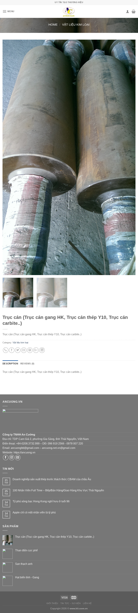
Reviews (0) (27, 363)
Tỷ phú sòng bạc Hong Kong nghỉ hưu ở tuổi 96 (41, 501)
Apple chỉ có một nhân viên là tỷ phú (34, 512)
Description (10, 363)
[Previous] (9, 157)
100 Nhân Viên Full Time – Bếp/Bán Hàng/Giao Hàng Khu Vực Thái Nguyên (58, 490)
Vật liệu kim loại (76, 24)
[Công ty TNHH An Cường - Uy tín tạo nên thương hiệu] (69, 11)
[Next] (129, 157)
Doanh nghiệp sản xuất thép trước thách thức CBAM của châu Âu (52, 479)
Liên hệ (87, 603)
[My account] (127, 11)
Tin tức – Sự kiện (70, 603)
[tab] (10, 363)
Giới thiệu (52, 603)
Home (53, 24)
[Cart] (133, 11)
